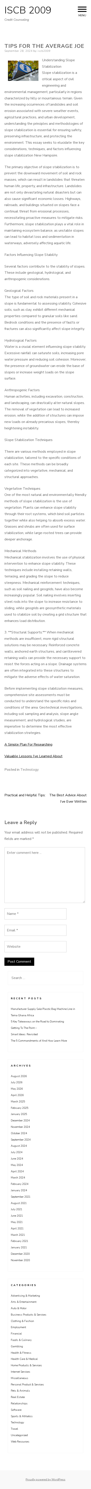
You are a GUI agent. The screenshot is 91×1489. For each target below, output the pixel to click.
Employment (18, 1327)
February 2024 (19, 1184)
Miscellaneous (19, 1378)
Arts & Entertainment (23, 1302)
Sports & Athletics (22, 1416)
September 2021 (20, 1197)
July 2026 (16, 1082)
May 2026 (17, 1089)
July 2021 (16, 1209)
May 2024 (17, 1165)
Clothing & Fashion (22, 1321)
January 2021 (19, 1247)
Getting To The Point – (24, 1028)
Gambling (17, 1346)
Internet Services (20, 1372)
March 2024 (18, 1177)
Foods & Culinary (21, 1340)
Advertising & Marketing (25, 1295)
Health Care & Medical (24, 1359)
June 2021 (17, 1215)
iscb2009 (44, 51)
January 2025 (19, 1114)
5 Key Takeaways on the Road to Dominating (37, 1021)
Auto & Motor (19, 1308)
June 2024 (17, 1158)
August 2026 (19, 1076)
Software (16, 1410)
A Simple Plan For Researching (28, 744)
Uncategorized (19, 1435)
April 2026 (17, 1095)
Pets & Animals (20, 1390)
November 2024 (20, 1127)
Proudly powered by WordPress (45, 1479)
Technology (29, 769)
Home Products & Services (26, 1365)
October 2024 (19, 1133)
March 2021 (18, 1235)
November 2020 (20, 1260)
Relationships (19, 1403)
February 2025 (19, 1108)
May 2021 (17, 1222)
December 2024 (20, 1120)
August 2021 (19, 1203)
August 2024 (19, 1146)
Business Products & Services (28, 1314)
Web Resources (20, 1441)
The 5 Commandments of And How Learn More (39, 1040)
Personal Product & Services (27, 1384)
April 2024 (17, 1171)
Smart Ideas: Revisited (24, 1034)
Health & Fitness (21, 1353)
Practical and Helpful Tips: (25, 795)
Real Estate (18, 1397)
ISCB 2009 (27, 10)
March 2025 (18, 1101)
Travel (14, 1429)
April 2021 (17, 1228)
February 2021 (19, 1241)
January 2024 (19, 1190)
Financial (16, 1333)
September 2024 (20, 1139)
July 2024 (16, 1152)
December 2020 (20, 1254)
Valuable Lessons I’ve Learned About (33, 756)
